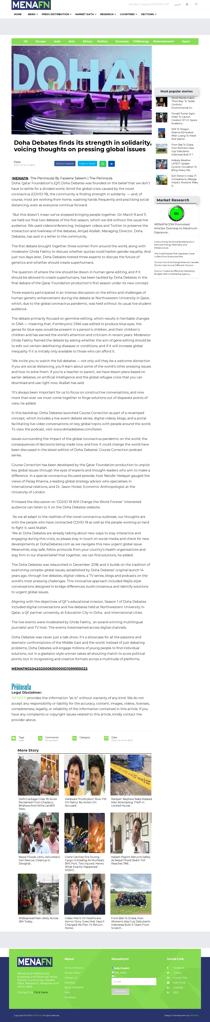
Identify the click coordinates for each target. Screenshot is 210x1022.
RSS (175, 992)
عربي (177, 4)
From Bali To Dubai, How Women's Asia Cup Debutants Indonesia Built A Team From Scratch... (130, 923)
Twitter (177, 972)
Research (107, 14)
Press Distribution (55, 14)
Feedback (70, 997)
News (31, 14)
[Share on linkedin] (111, 164)
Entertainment (158, 41)
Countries (127, 14)
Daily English (121, 968)
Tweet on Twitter (87, 163)
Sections (147, 14)
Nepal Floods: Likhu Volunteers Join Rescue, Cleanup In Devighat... (39, 860)
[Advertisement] (106, 26)
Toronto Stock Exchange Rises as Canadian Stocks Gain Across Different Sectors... (177, 264)
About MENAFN (73, 987)
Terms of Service (74, 967)
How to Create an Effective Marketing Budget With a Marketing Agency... (174, 272)
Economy (122, 41)
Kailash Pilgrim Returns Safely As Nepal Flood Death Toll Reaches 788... (130, 860)
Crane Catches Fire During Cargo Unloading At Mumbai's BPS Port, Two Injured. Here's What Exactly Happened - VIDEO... (84, 863)
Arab (57, 41)
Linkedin (178, 987)
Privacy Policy (72, 972)
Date (17, 162)
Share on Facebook (65, 163)
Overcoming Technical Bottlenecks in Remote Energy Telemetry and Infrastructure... (174, 244)
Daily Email (179, 982)
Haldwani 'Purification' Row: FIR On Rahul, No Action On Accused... (85, 802)
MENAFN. (37, 1015)
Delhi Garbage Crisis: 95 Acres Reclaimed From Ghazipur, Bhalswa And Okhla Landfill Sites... (38, 804)
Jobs (67, 992)
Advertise (69, 982)
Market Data (84, 14)
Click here (41, 992)
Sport (184, 41)
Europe (41, 41)
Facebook (179, 967)
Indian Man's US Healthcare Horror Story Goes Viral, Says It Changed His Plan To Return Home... (85, 923)
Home (17, 14)
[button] (187, 4)
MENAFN (20, 178)
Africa (86, 41)
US (21, 41)
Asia (71, 41)
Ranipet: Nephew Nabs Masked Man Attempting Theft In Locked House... (131, 802)
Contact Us (70, 977)
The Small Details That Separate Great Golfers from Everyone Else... (174, 255)
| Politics (102, 41)
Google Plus (180, 977)
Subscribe (120, 991)
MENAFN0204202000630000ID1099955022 (49, 669)
